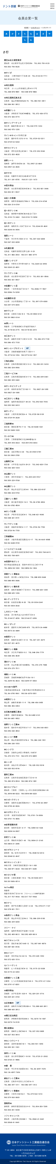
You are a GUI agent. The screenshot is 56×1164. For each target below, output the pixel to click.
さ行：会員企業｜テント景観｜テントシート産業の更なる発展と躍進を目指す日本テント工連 (21, 6)
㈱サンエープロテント (13, 348)
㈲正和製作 (9, 1003)
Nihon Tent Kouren (25, 1161)
